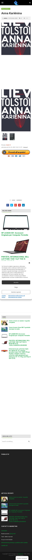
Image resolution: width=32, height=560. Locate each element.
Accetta (16, 282)
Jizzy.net (13, 533)
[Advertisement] (16, 72)
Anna (13, 200)
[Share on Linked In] (23, 205)
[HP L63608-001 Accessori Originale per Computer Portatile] (16, 223)
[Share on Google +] (15, 205)
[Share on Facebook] (7, 205)
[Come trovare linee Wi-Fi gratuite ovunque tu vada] (4, 329)
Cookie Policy (4, 296)
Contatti (4, 531)
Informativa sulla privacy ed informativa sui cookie (16, 296)
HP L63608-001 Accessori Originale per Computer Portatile (14, 234)
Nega (16, 287)
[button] (29, 263)
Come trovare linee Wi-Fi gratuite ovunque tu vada (19, 328)
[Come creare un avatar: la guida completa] (4, 322)
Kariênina (19, 200)
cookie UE (4, 545)
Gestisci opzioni (16, 292)
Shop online (5, 8)
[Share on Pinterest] (19, 205)
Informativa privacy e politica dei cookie (14, 542)
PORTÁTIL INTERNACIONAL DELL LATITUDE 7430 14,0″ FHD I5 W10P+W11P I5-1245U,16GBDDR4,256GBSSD (19, 343)
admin (5, 18)
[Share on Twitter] (11, 205)
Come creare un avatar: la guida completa (19, 321)
